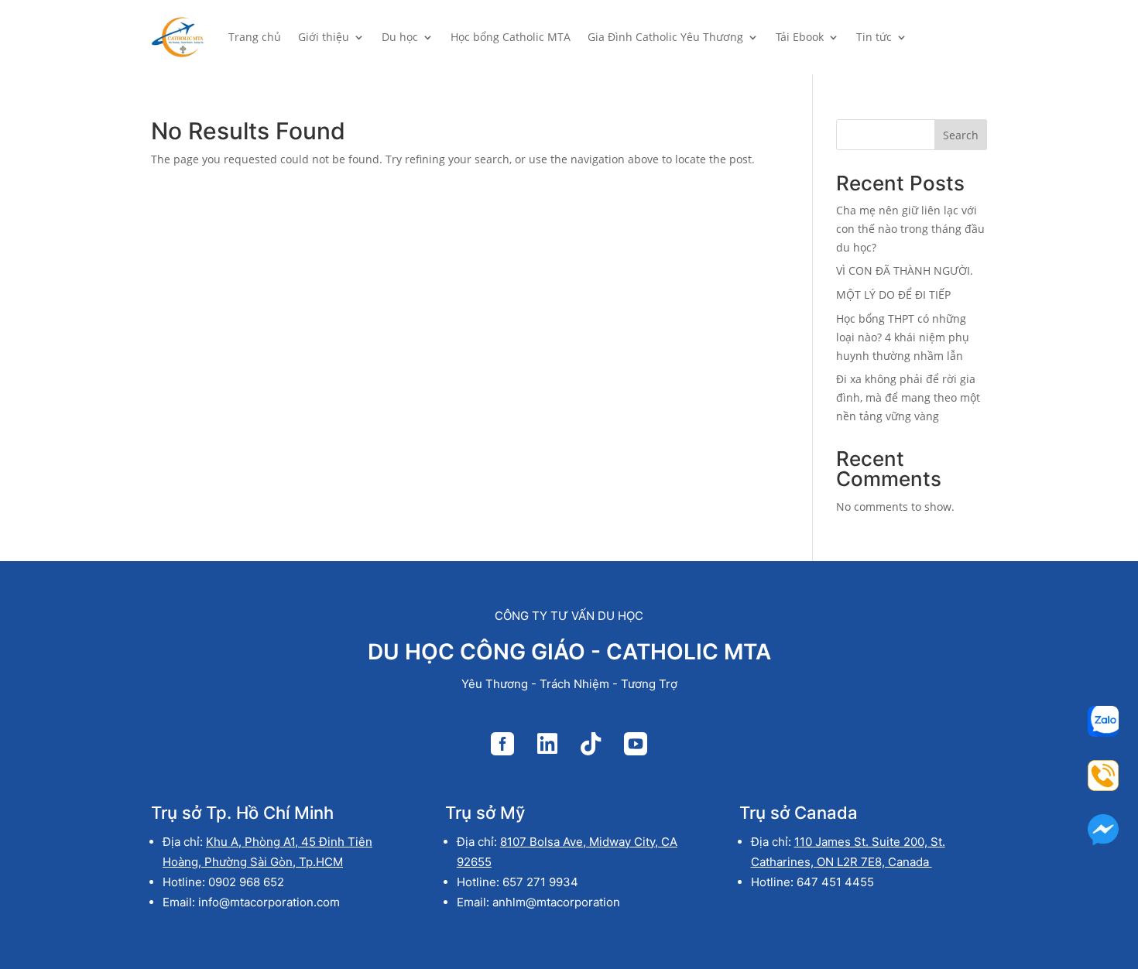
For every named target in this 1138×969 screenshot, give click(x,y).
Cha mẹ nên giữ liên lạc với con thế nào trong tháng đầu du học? (910, 229)
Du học (400, 36)
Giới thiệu (323, 36)
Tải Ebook (800, 36)
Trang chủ (254, 36)
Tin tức (874, 36)
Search (961, 135)
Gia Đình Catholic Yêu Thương (665, 36)
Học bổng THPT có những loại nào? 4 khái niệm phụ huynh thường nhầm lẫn (902, 337)
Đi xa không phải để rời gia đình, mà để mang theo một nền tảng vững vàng (908, 397)
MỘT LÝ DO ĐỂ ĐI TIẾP (893, 294)
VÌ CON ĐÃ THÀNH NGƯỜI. (904, 270)
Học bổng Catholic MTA (511, 36)
